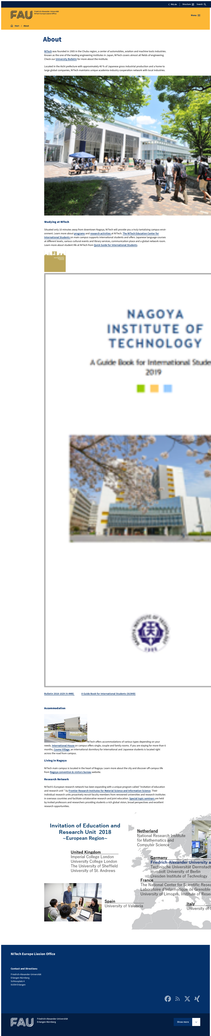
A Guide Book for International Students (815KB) (108, 694)
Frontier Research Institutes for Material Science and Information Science (110, 791)
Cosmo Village (61, 749)
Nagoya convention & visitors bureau (70, 772)
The (125, 233)
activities (105, 233)
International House (63, 745)
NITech (48, 51)
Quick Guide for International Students (115, 245)
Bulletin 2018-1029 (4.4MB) (59, 694)
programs (79, 233)
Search (200, 4)
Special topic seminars (142, 798)
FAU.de (174, 4)
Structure (186, 4)
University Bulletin (66, 59)
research (95, 233)
